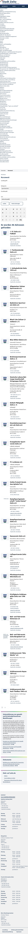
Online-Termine (4, 113)
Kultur (1, 75)
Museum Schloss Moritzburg (7, 79)
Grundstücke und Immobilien (7, 61)
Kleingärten (3, 47)
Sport (1, 41)
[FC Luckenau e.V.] (14, 470)
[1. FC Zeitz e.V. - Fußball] (14, 239)
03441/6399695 (14, 608)
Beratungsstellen (4, 33)
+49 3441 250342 (14, 548)
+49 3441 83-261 (5, 847)
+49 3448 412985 (14, 280)
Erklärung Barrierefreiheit (17, 929)
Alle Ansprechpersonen (8, 797)
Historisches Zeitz (4, 86)
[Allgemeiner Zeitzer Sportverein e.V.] (14, 292)
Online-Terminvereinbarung (7, 110)
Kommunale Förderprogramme (8, 67)
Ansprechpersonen (5, 147)
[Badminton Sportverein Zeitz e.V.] (14, 309)
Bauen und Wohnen (5, 55)
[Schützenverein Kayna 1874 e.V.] (14, 678)
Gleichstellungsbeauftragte (7, 28)
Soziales (2, 24)
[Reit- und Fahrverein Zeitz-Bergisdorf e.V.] (14, 641)
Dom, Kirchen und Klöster (6, 84)
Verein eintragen (15, 203)
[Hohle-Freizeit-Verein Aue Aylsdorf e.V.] (14, 488)
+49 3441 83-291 (5, 883)
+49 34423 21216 (14, 588)
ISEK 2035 (2, 58)
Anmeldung (5, 929)
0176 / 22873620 (14, 370)
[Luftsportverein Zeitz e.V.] (14, 562)
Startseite (3, 170)
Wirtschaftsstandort (5, 155)
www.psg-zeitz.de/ (15, 610)
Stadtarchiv (3, 109)
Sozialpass (2, 25)
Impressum (18, 931)
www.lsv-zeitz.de (14, 566)
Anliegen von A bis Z (5, 99)
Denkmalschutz (4, 64)
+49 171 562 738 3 (15, 242)
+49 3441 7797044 (15, 529)
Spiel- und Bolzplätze (5, 44)
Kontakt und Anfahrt (5, 146)
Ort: (2, 196)
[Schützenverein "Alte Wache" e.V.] (14, 660)
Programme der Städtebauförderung (10, 68)
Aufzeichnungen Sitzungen (7, 132)
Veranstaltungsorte (5, 92)
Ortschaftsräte (4, 134)
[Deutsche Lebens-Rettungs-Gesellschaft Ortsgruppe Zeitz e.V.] (14, 388)
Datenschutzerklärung (7, 931)
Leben (1, 10)
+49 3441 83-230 (5, 923)
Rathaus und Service (5, 96)
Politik (1, 129)
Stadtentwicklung (4, 56)
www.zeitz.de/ (4, 807)
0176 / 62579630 (14, 350)
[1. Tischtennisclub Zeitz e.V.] (14, 257)
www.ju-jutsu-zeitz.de (16, 513)
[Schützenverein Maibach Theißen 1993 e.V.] (14, 696)
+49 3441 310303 (14, 663)
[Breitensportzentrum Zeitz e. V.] (14, 365)
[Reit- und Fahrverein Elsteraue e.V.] (14, 623)
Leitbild (2, 59)
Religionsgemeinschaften (6, 30)
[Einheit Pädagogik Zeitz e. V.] (14, 411)
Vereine (2, 45)
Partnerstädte (3, 8)
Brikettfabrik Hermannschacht (8, 82)
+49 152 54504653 (15, 476)
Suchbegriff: (4, 180)
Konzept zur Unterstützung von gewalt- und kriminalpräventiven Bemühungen (13, 743)
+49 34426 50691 (14, 685)
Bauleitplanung (4, 62)
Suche (14, 6)
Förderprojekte (4, 65)
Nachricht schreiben (15, 245)
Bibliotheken (3, 17)
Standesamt (3, 103)
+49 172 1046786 (14, 626)
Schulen (2, 14)
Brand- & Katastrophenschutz (7, 70)
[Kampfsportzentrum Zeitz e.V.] (14, 525)
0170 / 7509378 (14, 455)
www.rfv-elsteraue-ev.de (16, 628)
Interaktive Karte (4, 161)
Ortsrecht (2, 107)
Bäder (1, 42)
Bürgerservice (3, 98)
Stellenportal (3, 124)
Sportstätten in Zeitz (9, 778)
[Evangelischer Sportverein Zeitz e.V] (14, 450)
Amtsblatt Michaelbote (6, 127)
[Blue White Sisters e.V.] (14, 346)
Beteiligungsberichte (5, 150)
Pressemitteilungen (5, 116)
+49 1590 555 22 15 (15, 394)
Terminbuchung (4, 112)
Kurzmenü (10, 170)
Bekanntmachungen (5, 118)
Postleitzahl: (4, 191)
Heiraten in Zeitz (4, 38)
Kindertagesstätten (5, 13)
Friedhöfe (2, 31)
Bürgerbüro (3, 101)
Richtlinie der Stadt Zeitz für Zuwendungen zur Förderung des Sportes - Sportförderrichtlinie (13, 764)
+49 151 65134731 (15, 435)
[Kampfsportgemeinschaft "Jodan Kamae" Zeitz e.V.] (14, 507)
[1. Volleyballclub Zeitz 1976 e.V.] (14, 275)
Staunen (2, 76)
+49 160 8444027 (14, 333)
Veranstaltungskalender (6, 90)
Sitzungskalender (4, 135)
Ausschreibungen (4, 123)
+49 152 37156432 (15, 262)
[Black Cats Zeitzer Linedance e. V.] (14, 327)
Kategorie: (3, 186)
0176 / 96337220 (14, 494)
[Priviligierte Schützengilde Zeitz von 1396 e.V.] (14, 603)
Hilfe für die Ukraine (5, 34)
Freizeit (2, 39)
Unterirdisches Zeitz (5, 81)
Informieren (3, 93)
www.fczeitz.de (14, 243)
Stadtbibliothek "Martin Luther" (8, 53)
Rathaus (2, 87)
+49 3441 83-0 (4, 805)
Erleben (2, 89)
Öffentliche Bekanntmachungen (8, 120)
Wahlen (2, 141)
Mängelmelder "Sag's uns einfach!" (9, 106)
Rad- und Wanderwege (6, 50)
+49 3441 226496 (14, 645)
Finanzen (2, 149)
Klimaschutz (3, 73)
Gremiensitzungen (5, 121)
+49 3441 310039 (14, 511)
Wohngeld (2, 27)
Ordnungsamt (3, 104)
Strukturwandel (4, 154)
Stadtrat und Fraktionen (6, 130)
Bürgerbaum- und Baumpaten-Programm (11, 51)
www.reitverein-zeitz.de (16, 646)
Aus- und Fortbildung (5, 19)
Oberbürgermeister (5, 144)
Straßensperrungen (5, 126)
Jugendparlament (4, 140)
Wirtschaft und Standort (6, 152)
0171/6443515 (14, 568)
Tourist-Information (5, 95)
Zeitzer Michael (4, 158)
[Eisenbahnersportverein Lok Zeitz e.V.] (14, 430)
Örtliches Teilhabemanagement (8, 36)
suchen (4, 203)
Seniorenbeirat (4, 138)
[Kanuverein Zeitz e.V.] (14, 543)
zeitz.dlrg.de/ (13, 396)
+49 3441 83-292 (5, 885)
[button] (23, 6)
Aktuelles (2, 115)
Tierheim (2, 72)
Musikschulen (3, 21)
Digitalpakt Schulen (5, 16)
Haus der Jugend (4, 48)
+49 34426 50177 (14, 416)
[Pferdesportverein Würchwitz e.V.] (14, 582)
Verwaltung (3, 143)
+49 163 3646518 (14, 701)
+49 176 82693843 (15, 313)
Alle (20, 220)
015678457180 (14, 606)
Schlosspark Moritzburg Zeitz (7, 78)
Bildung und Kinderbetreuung (8, 11)
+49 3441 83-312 (5, 846)
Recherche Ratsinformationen (8, 137)
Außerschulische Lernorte (6, 22)
